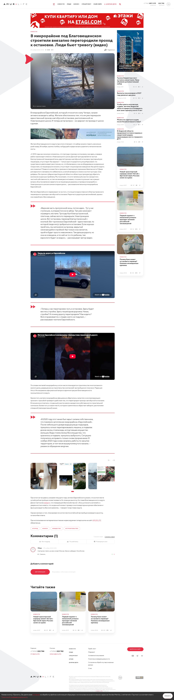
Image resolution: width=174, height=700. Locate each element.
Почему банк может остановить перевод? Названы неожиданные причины (129, 262)
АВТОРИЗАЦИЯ (40, 572)
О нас (90, 668)
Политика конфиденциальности (99, 659)
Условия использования (96, 655)
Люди (69, 4)
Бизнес (76, 4)
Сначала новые (98, 536)
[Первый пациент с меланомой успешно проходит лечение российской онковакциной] (140, 229)
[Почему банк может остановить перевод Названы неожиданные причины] (140, 272)
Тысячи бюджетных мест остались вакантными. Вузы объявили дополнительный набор (128, 81)
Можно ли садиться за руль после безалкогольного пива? (129, 121)
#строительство (71, 528)
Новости (61, 4)
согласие (36, 695)
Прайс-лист (92, 648)
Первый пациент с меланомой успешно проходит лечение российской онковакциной (128, 219)
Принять (168, 696)
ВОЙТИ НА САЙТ (135, 649)
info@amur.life (35, 654)
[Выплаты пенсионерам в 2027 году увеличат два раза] (142, 98)
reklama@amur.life (55, 654)
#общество (56, 528)
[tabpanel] (43, 476)
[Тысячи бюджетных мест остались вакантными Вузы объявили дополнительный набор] (142, 86)
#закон (45, 528)
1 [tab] (72, 491)
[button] (142, 656)
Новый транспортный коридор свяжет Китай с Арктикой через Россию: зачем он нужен (130, 175)
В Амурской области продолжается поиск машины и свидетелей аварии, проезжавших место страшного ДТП (129, 135)
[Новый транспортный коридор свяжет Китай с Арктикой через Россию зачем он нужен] (140, 185)
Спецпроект (86, 4)
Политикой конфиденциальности (14, 697)
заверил (47, 503)
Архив (71, 659)
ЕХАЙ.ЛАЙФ (98, 4)
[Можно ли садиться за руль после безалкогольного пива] (142, 124)
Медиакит (91, 652)
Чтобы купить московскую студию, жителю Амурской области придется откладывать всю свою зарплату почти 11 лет (129, 107)
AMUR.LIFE (97, 520)
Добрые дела (73, 662)
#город (35, 528)
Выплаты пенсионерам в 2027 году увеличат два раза (129, 94)
